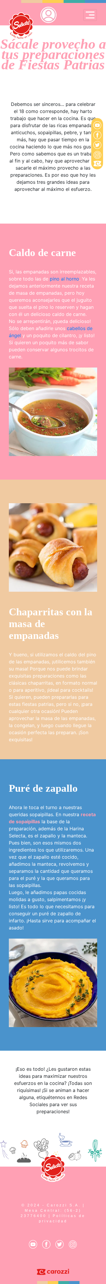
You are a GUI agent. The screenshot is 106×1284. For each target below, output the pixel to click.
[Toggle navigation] (90, 15)
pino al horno (64, 279)
